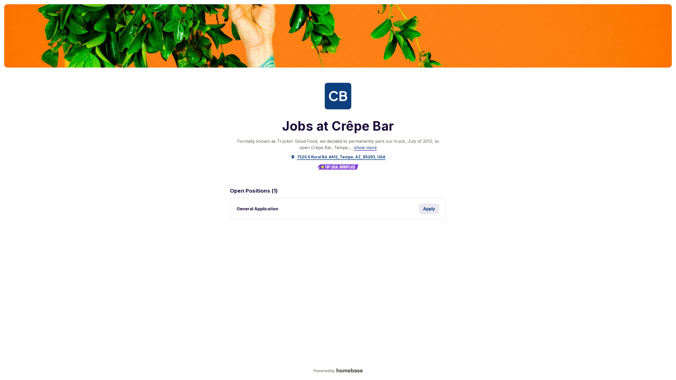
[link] (365, 147)
